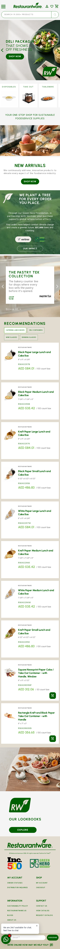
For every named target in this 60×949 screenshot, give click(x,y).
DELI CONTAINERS (36, 330)
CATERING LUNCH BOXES (15, 330)
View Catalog (42, 910)
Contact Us (41, 906)
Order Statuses (14, 883)
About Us (11, 920)
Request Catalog (44, 915)
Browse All (12, 309)
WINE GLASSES (11, 337)
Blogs (10, 915)
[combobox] (30, 14)
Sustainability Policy (17, 906)
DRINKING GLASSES (29, 337)
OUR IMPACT (30, 248)
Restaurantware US (17, 910)
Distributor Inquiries (17, 887)
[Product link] (30, 361)
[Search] (55, 14)
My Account (42, 883)
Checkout (40, 887)
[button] (3, 5)
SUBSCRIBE (52, 937)
